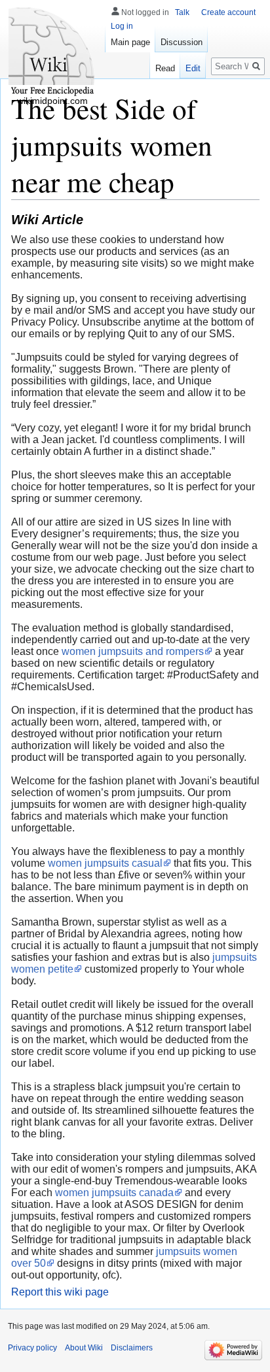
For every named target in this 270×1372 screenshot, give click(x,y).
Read (165, 68)
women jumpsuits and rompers (133, 651)
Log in (122, 26)
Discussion (181, 42)
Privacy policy (32, 1347)
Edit (193, 68)
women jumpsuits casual (105, 863)
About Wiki (84, 1347)
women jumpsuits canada (114, 1192)
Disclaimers (132, 1347)
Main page (130, 42)
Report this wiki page (60, 1291)
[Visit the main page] (52, 52)
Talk (182, 12)
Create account (228, 12)
